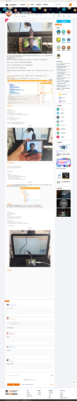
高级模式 (51, 375)
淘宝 (49, 396)
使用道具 (49, 297)
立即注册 (34, 379)
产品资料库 (45, 4)
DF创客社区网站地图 (63, 397)
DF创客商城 (38, 4)
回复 (8, 297)
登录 (32, 379)
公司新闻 (39, 392)
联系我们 (61, 396)
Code (15, 375)
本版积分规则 (52, 384)
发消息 (29, 14)
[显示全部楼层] (23, 16)
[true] (70, 5)
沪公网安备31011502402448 (27, 400)
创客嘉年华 (29, 394)
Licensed (70, 400)
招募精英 (61, 394)
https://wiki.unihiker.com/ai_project (33, 78)
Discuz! (67, 400)
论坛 (28, 4)
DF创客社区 (22, 4)
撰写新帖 (64, 21)
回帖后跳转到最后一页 (30, 384)
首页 (6, 8)
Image (10, 375)
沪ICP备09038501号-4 (17, 400)
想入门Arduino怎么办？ (61, 168)
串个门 (33, 14)
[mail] (74, 385)
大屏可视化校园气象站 (61, 83)
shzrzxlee (11, 304)
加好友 (37, 14)
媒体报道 (39, 394)
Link (12, 375)
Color (8, 375)
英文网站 (28, 392)
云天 (15, 14)
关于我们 (61, 392)
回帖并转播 (23, 384)
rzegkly (11, 333)
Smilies (17, 375)
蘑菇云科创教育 (29, 396)
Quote (13, 375)
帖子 (66, 4)
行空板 (12, 8)
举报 (52, 297)
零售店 (50, 397)
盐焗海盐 (11, 346)
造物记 (32, 4)
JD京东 (50, 394)
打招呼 (41, 14)
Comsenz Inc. (60, 400)
